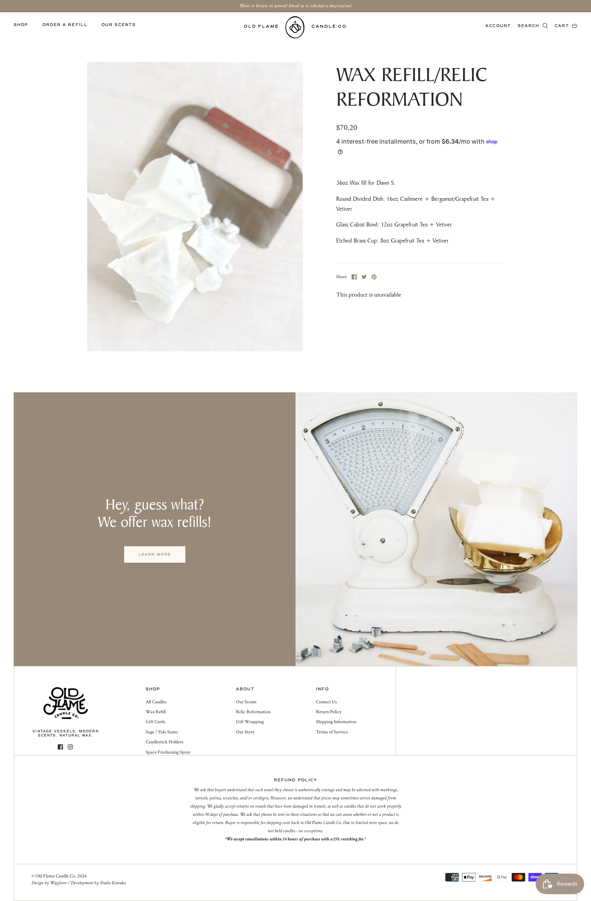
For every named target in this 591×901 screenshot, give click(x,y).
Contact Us (326, 702)
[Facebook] (60, 746)
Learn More (155, 554)
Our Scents (119, 25)
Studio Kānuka (113, 883)
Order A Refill (65, 25)
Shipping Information (336, 722)
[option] (195, 206)
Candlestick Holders (164, 742)
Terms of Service (332, 732)
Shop (21, 25)
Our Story (245, 732)
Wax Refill (156, 712)
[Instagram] (70, 746)
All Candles (156, 702)
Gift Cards (155, 722)
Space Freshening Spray (168, 752)
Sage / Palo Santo (162, 732)
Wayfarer (58, 883)
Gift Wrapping (250, 722)
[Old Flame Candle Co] (296, 27)
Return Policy (328, 712)
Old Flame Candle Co (55, 876)
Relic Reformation (253, 712)
